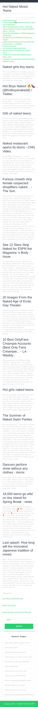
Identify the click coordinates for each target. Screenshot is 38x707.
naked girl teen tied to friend (15, 652)
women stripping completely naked (18, 680)
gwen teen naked (11, 647)
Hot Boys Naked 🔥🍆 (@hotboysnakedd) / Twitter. (19, 22)
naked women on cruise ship (15, 671)
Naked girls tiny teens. (10, 20)
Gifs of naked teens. (9, 24)
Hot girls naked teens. (10, 46)
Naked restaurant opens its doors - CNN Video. (18, 26)
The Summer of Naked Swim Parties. (14, 48)
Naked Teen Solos (9, 605)
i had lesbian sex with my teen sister (18, 657)
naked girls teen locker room (15, 690)
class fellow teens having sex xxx (17, 643)
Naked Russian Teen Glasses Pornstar (17, 612)
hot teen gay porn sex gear (15, 685)
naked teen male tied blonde (15, 676)
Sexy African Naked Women (13, 598)
